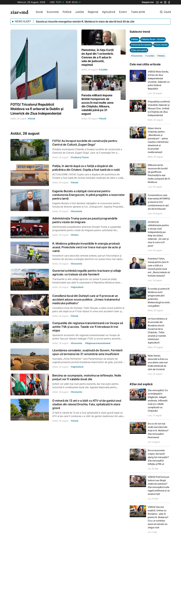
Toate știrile (138, 11)
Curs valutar (161, 44)
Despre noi (148, 2)
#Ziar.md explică (141, 384)
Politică (67, 11)
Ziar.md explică (139, 50)
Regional (93, 11)
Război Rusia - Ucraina (153, 39)
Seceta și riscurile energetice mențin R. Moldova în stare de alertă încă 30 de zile (85, 21)
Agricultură (108, 11)
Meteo (134, 39)
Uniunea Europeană (141, 44)
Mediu (161, 55)
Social (39, 11)
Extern (123, 11)
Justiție (79, 11)
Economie (53, 11)
